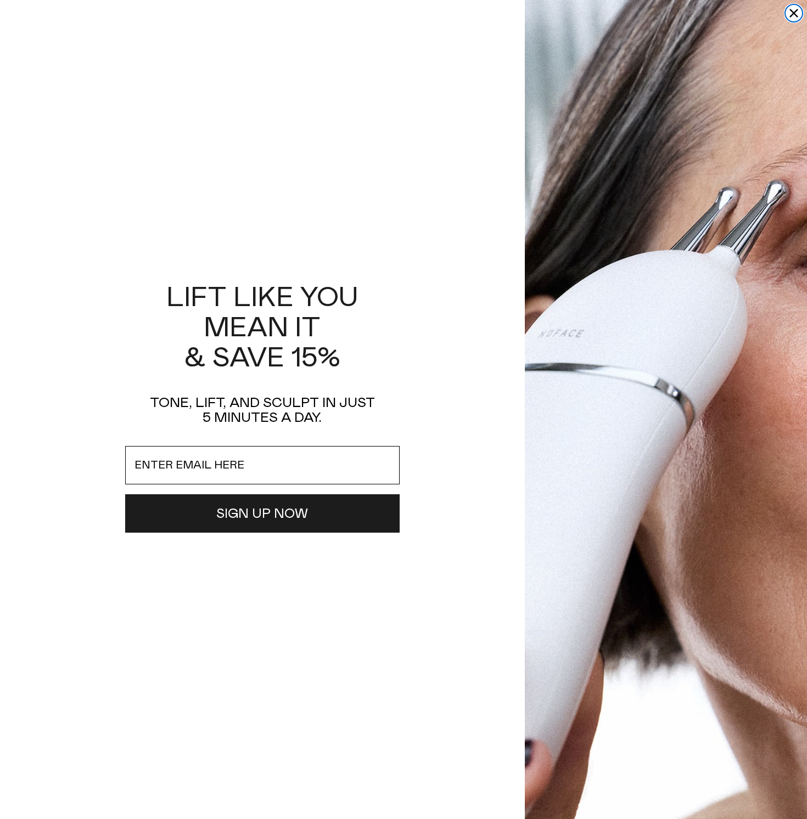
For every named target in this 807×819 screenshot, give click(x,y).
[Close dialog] (794, 13)
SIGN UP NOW (262, 513)
